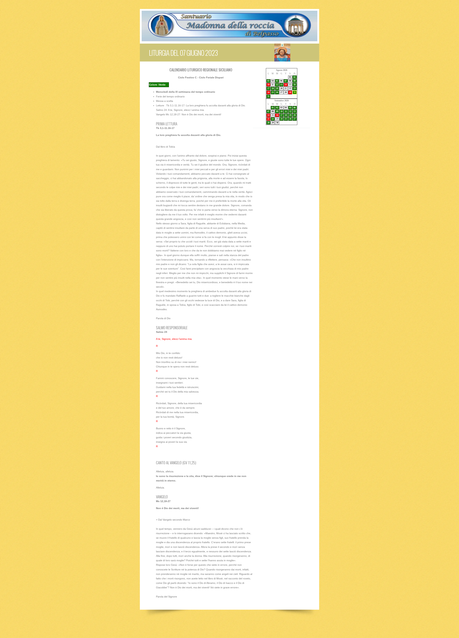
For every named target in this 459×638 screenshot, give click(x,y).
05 (277, 81)
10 (268, 84)
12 (277, 84)
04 (273, 81)
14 (286, 84)
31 (268, 96)
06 (281, 81)
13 (281, 84)
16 (295, 84)
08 (290, 81)
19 (277, 88)
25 (273, 92)
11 (273, 84)
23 (295, 88)
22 (290, 88)
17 (268, 88)
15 (290, 84)
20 (281, 88)
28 (286, 92)
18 (273, 88)
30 (295, 92)
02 (295, 77)
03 (268, 81)
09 (295, 81)
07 (286, 81)
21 (286, 88)
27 (281, 92)
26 (277, 92)
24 (268, 92)
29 (290, 92)
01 (290, 77)
